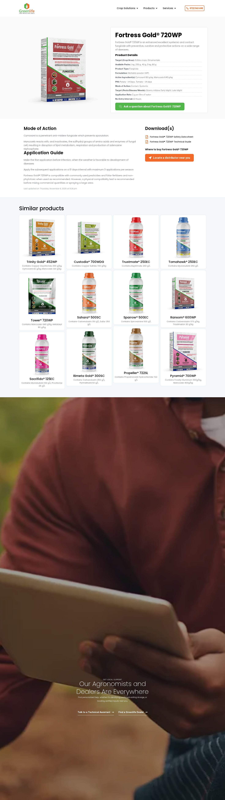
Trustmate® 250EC (136, 262)
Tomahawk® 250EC (183, 262)
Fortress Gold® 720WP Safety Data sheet (171, 136)
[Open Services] (175, 8)
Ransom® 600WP (183, 317)
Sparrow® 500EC (136, 317)
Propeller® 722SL (136, 373)
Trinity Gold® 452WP (42, 262)
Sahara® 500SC (89, 317)
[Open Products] (156, 8)
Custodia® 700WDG (89, 262)
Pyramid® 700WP (183, 376)
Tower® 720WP (42, 320)
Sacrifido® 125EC (42, 379)
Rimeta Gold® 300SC (89, 376)
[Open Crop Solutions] (137, 8)
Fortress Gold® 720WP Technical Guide (170, 141)
